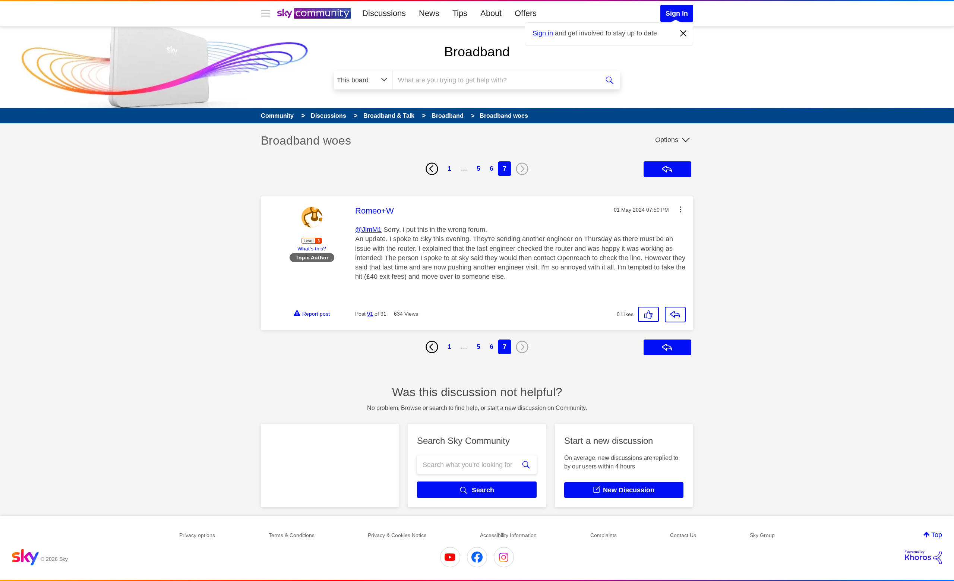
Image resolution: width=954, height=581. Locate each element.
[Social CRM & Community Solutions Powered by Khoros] (923, 557)
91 (370, 314)
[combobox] (494, 80)
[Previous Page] (431, 168)
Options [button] (666, 139)
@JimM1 (368, 229)
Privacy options (197, 535)
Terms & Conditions (292, 535)
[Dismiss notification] (683, 34)
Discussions (384, 13)
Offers (526, 13)
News (429, 13)
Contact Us (683, 535)
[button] (680, 209)
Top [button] (936, 535)
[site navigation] (265, 13)
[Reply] (675, 314)
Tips (459, 13)
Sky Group (762, 535)
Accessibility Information (508, 535)
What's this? (311, 249)
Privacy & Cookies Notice (397, 535)
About (491, 13)
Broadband (477, 51)
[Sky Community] (314, 13)
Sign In (677, 13)
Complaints (603, 535)
